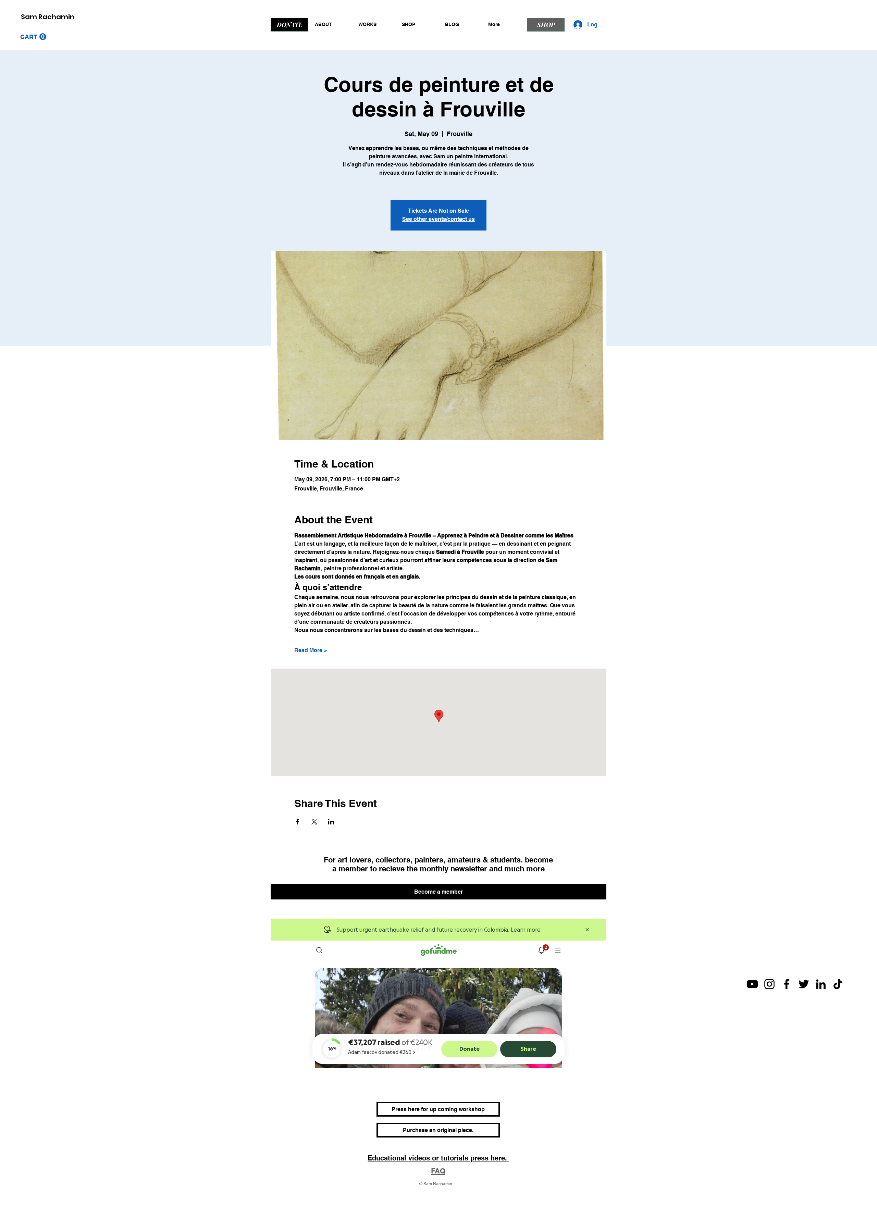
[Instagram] (769, 984)
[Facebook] (786, 984)
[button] (33, 36)
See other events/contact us (438, 219)
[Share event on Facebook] (297, 821)
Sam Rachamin (47, 17)
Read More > (310, 650)
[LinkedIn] (821, 984)
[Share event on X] (314, 821)
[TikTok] (838, 984)
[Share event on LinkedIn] (331, 821)
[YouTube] (752, 984)
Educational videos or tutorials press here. (438, 1158)
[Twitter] (804, 984)
